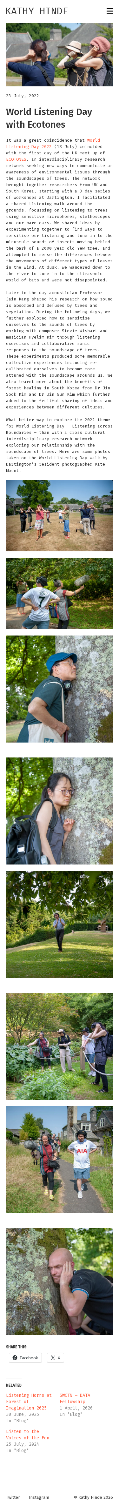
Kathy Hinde (36, 11)
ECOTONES (16, 159)
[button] (59, 54)
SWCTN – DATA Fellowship (75, 1398)
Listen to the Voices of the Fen (27, 1435)
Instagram (39, 1497)
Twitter (13, 1497)
